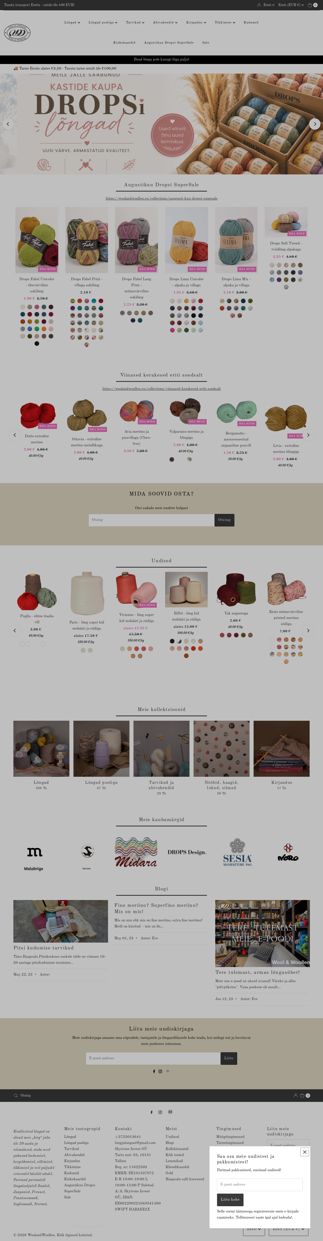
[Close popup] (304, 1151)
